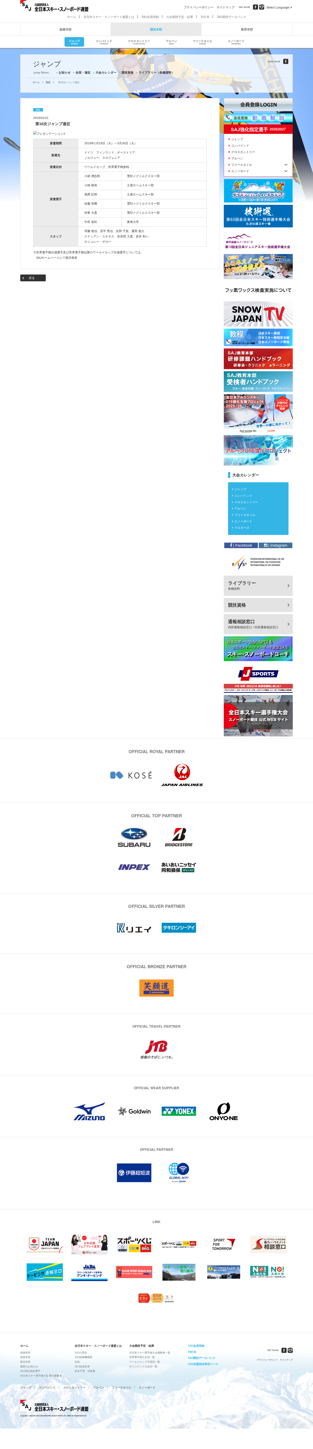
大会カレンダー (106, 72)
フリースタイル (202, 42)
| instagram (277, 545)
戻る (32, 278)
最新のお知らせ (29, 1366)
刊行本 (205, 16)
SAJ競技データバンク (231, 16)
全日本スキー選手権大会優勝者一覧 (149, 1352)
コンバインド (104, 42)
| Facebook (242, 545)
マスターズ (241, 527)
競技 (48, 82)
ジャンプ (74, 42)
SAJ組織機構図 (83, 1357)
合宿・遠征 (83, 72)
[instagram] (261, 7)
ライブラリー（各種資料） (156, 72)
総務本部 (66, 29)
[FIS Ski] (258, 562)
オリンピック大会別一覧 (143, 1366)
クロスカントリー (139, 42)
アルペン (171, 42)
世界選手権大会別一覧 (142, 1357)
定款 (77, 1361)
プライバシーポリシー (199, 7)
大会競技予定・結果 (179, 16)
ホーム (71, 16)
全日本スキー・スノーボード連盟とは (108, 16)
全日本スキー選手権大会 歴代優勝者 (41, 1375)
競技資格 (128, 72)
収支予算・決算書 (85, 1371)
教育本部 (247, 29)
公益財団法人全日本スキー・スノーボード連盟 (54, 1406)
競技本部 (156, 29)
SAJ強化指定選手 (30, 1371)
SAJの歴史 (81, 1352)
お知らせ (64, 72)
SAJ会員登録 (150, 16)
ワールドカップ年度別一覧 (144, 1361)
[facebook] (255, 7)
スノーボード (236, 42)
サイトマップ (225, 7)
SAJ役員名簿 (82, 1366)
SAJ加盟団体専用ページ (203, 1364)
